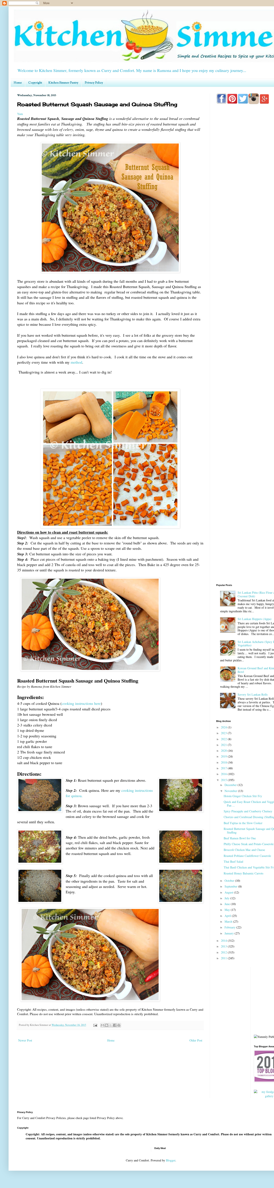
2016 (224, 774)
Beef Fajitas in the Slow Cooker (243, 823)
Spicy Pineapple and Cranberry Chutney (248, 811)
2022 (224, 739)
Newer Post (25, 1040)
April (228, 916)
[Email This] (102, 1025)
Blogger (170, 1160)
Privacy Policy (94, 83)
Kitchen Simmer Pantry (63, 83)
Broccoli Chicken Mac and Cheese (244, 850)
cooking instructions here (81, 703)
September (231, 886)
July (227, 898)
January (230, 933)
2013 (224, 946)
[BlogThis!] (106, 1025)
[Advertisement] (245, 512)
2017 (224, 768)
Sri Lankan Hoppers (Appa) (254, 619)
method (76, 362)
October (230, 881)
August (229, 892)
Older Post (195, 1040)
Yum (20, 114)
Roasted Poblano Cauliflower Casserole (247, 856)
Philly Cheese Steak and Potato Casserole (249, 844)
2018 (224, 762)
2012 (224, 952)
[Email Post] (95, 1025)
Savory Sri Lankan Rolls (253, 694)
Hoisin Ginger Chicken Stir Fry (243, 796)
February (230, 927)
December (231, 785)
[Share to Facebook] (115, 1025)
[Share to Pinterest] (119, 1025)
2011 (224, 958)
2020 (224, 751)
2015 (224, 780)
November (231, 791)
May (228, 910)
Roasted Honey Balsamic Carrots (243, 873)
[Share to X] (111, 1025)
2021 (224, 745)
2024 (224, 727)
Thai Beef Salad (233, 861)
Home (18, 83)
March (229, 921)
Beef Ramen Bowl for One (240, 838)
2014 (224, 940)
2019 (224, 756)
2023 (224, 733)
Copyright (35, 83)
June (228, 904)
